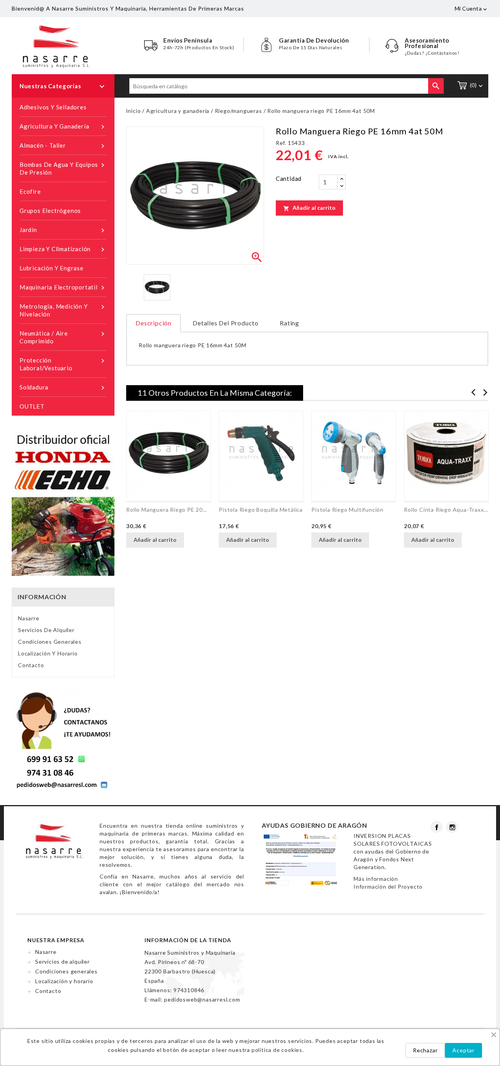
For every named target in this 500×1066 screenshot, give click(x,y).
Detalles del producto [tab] (226, 323)
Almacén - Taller (63, 146)
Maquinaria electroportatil (63, 288)
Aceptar (463, 1050)
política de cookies (277, 1049)
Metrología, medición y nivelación (63, 310)
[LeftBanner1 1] (63, 739)
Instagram (452, 826)
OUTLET (32, 406)
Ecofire (30, 191)
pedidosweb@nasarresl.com (202, 999)
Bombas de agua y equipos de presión (63, 168)
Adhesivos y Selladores (53, 107)
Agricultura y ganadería (63, 127)
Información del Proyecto (388, 886)
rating (289, 323)
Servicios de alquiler (46, 630)
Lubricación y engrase (52, 267)
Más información (376, 878)
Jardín (63, 230)
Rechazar (425, 1050)
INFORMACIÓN (42, 596)
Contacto (31, 665)
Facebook (436, 826)
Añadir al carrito (309, 207)
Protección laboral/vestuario (63, 364)
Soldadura (63, 388)
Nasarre (28, 618)
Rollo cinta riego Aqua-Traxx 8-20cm (446, 509)
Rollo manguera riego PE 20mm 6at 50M (168, 509)
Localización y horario (48, 653)
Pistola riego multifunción (347, 509)
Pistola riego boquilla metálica (261, 509)
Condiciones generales (50, 641)
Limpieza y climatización (63, 249)
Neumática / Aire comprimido (63, 337)
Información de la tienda (188, 940)
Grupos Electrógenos (50, 210)
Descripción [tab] (153, 323)
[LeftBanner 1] (63, 503)
